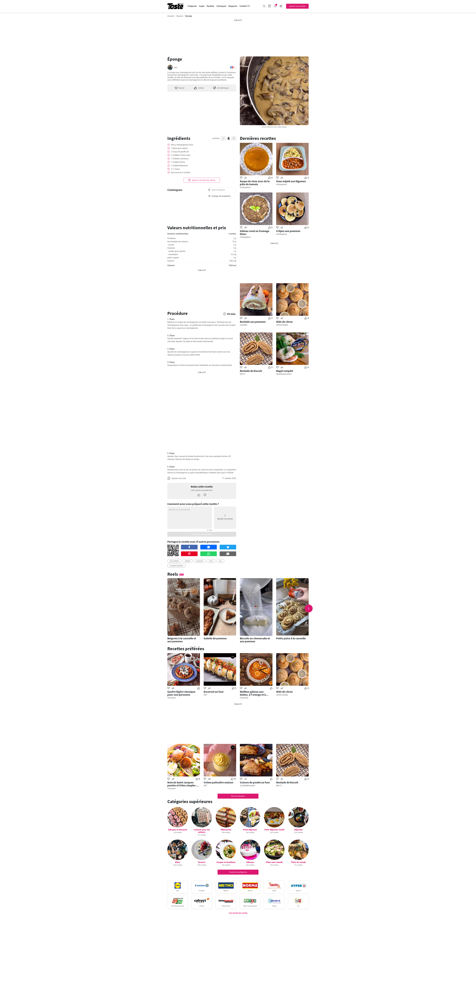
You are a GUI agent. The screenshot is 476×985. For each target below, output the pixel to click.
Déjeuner (298, 829)
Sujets (201, 6)
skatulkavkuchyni (283, 374)
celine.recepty (282, 325)
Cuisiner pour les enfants (202, 830)
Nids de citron (284, 321)
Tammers (171, 698)
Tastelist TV (244, 6)
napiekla (243, 325)
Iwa (175, 67)
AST (205, 695)
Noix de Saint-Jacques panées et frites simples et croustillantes (182, 784)
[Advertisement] (238, 37)
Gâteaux (250, 862)
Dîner (187, 561)
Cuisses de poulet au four (255, 782)
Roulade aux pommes (253, 321)
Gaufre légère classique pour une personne (181, 693)
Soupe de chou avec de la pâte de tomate (255, 183)
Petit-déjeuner (250, 829)
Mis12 (242, 374)
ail (220, 561)
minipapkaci (245, 187)
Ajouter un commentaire (202, 534)
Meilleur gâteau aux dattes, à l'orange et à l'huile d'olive (253, 693)
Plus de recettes (238, 796)
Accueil (170, 16)
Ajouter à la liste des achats (203, 180)
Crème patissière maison (218, 782)
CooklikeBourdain (247, 785)
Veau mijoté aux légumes (291, 181)
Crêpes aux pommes (288, 230)
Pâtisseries (226, 829)
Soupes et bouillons (226, 862)
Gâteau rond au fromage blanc (254, 232)
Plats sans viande (274, 862)
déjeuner (174, 561)
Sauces (179, 16)
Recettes (210, 6)
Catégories (192, 6)
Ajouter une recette (297, 6)
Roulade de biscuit (251, 370)
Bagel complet (284, 370)
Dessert (201, 862)
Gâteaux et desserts (177, 829)
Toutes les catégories (238, 872)
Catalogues (221, 6)
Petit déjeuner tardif (274, 829)
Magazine (232, 6)
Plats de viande (298, 862)
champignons (176, 566)
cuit (211, 561)
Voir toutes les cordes (238, 913)
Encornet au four (214, 691)
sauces (199, 561)
